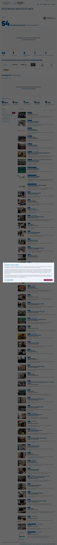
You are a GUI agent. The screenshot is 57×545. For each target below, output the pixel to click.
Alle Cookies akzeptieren (48, 280)
